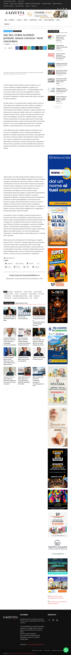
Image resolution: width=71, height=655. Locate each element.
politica (30, 296)
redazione (7, 44)
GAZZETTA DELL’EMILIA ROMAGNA (32, 3)
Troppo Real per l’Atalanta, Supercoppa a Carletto (61, 47)
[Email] (37, 48)
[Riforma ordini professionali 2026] (24, 311)
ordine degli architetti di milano (20, 296)
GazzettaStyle (33, 20)
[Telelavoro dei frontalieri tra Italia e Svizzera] (39, 351)
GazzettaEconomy (12, 28)
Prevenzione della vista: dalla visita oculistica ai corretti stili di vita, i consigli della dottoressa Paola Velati (9, 341)
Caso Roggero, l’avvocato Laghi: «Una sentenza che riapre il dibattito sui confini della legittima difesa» (38, 341)
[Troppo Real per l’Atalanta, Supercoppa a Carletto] (51, 47)
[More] (49, 48)
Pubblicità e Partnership (57, 650)
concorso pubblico (38, 291)
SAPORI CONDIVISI (19, 6)
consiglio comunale (8, 293)
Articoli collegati (9, 303)
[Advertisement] (24, 79)
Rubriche (6, 24)
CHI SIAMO (5, 3)
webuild (36, 298)
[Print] (41, 48)
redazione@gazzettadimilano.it (36, 644)
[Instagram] (63, 8)
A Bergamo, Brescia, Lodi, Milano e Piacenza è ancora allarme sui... (61, 90)
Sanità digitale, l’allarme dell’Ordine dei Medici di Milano (9, 318)
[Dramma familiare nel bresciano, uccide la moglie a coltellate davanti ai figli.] (51, 98)
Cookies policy (24, 639)
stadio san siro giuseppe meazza (20, 298)
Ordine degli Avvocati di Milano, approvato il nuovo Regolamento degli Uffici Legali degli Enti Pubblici (24, 380)
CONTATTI (27, 6)
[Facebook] (60, 8)
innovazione (12, 653)
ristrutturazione (7, 298)
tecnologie (25, 653)
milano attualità (32, 293)
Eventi (25, 20)
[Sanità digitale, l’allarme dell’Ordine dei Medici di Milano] (9, 311)
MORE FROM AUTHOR (21, 303)
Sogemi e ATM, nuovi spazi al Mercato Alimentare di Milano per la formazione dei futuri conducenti (9, 380)
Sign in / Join (21, 1)
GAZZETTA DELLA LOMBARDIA (16, 3)
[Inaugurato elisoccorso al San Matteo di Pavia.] (51, 65)
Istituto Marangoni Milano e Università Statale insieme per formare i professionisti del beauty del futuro (24, 341)
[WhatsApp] (29, 48)
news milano (41, 293)
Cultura (19, 20)
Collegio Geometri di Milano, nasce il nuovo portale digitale (23, 359)
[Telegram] (45, 48)
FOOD (40, 20)
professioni (36, 296)
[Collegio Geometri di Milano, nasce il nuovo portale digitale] (24, 351)
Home (5, 20)
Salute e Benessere (49, 20)
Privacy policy (47, 650)
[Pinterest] (25, 48)
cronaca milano (23, 293)
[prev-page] (4, 389)
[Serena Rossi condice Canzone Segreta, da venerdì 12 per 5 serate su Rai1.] (51, 80)
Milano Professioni (22, 28)
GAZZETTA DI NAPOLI (57, 3)
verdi (31, 298)
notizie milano (7, 296)
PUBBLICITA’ (34, 6)
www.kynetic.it (32, 653)
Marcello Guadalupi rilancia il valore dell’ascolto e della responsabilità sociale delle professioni (9, 361)
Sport (57, 20)
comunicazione (19, 653)
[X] (21, 48)
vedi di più (57, 107)
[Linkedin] (66, 8)
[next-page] (7, 389)
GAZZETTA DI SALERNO (8, 6)
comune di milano (28, 291)
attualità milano (18, 291)
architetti (10, 291)
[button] (58, 8)
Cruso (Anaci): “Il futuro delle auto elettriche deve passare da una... (62, 72)
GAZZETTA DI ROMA (46, 3)
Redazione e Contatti (37, 650)
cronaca (16, 293)
